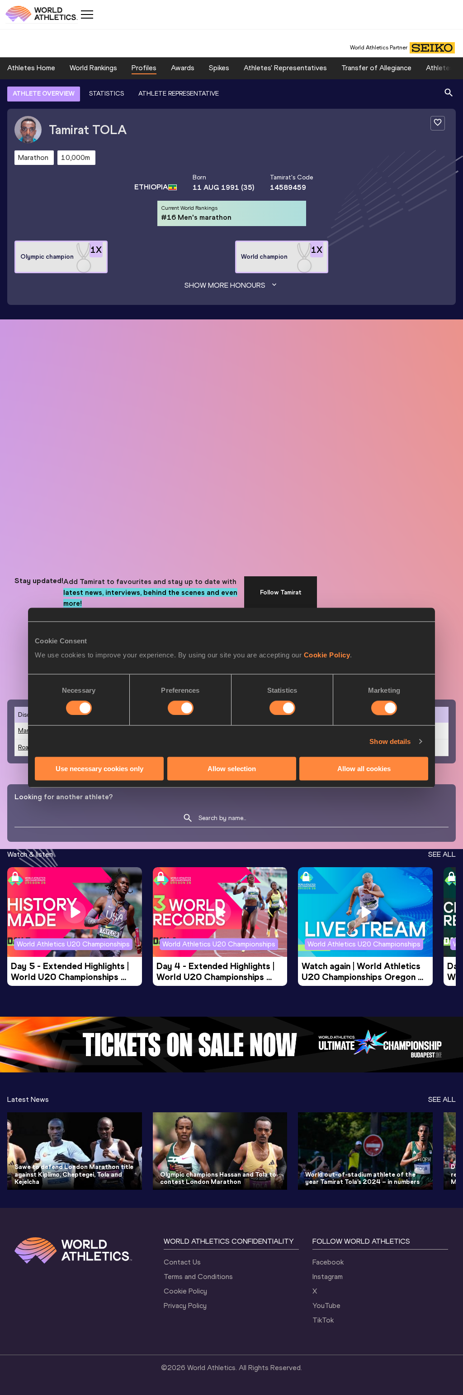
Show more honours (224, 285)
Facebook (328, 1262)
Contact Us (182, 1262)
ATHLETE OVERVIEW (44, 93)
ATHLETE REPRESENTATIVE (178, 93)
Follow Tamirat (281, 592)
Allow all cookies (364, 768)
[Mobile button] (87, 14)
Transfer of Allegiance (376, 67)
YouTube (326, 1305)
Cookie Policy (327, 655)
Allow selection (232, 768)
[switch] (181, 707)
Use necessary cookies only (99, 768)
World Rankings (93, 67)
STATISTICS (106, 93)
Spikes (219, 67)
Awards (182, 67)
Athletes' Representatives (285, 67)
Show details (390, 741)
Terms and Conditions (198, 1276)
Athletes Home (31, 67)
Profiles (144, 67)
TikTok (323, 1320)
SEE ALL (442, 854)
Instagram (327, 1276)
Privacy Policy (185, 1305)
